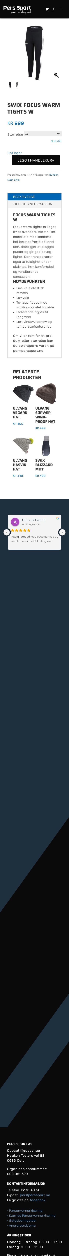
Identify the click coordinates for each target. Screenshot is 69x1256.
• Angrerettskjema (21, 1225)
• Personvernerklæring (25, 1210)
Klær (10, 179)
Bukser (53, 174)
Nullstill (56, 141)
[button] (57, 55)
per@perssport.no (35, 1195)
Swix (17, 179)
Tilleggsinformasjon (32, 204)
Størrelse (15, 134)
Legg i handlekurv (35, 160)
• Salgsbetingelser (22, 1220)
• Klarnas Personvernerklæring (31, 1215)
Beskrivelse (24, 197)
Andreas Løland (33, 520)
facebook (37, 1200)
